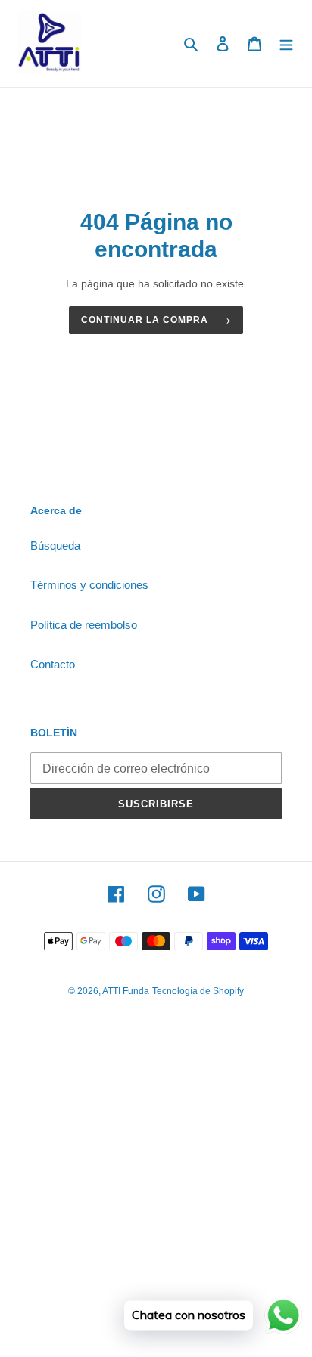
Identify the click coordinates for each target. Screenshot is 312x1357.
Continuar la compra (144, 319)
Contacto (52, 664)
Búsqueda (55, 545)
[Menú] (286, 43)
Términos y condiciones (89, 584)
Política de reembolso (83, 624)
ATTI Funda (125, 991)
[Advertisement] (156, 1196)
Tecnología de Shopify (198, 991)
